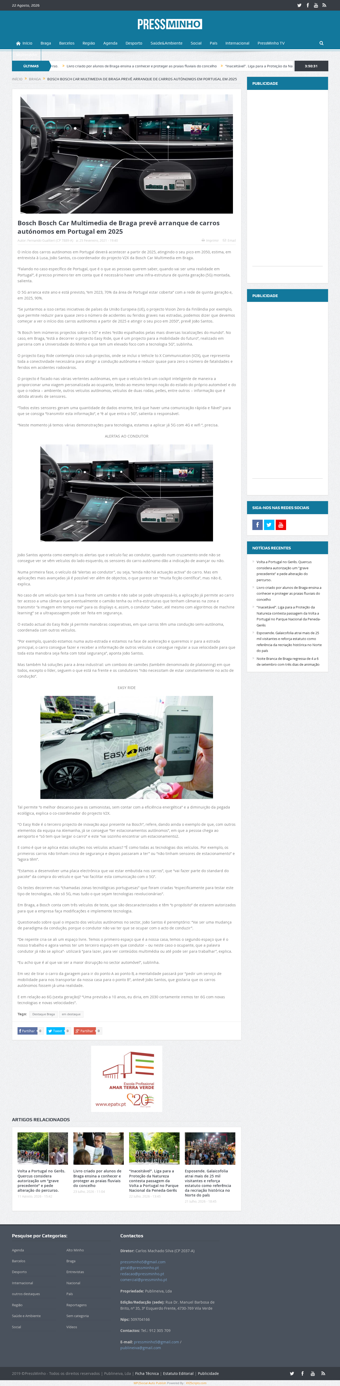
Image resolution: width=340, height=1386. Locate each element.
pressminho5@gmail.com (142, 1261)
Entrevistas (75, 1271)
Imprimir (212, 240)
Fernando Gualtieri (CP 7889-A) (50, 240)
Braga (46, 43)
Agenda (110, 43)
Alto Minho (75, 1250)
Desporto (134, 43)
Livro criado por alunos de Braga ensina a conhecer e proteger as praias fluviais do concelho (98, 66)
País (213, 43)
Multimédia (26, 54)
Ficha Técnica (147, 1373)
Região (89, 43)
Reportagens (76, 1305)
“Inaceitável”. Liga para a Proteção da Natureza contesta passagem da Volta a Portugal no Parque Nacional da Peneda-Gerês (153, 1180)
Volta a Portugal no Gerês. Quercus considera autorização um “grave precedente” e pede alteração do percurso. (41, 1180)
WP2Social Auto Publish (150, 1383)
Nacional (73, 1283)
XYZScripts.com (196, 1383)
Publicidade (208, 1373)
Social (196, 43)
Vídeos (71, 1327)
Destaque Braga (43, 1014)
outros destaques (26, 1293)
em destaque (71, 1014)
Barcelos (66, 43)
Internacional (237, 43)
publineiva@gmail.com (140, 1347)
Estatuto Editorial (178, 1373)
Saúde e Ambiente (26, 1315)
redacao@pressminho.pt (142, 1273)
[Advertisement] (287, 186)
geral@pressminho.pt (139, 1267)
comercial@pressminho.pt (143, 1279)
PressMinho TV (271, 43)
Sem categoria (77, 1315)
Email (232, 240)
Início (27, 43)
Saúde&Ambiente (166, 43)
